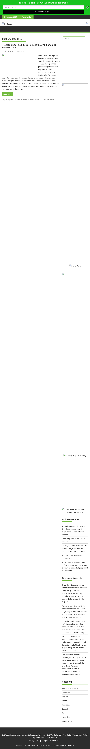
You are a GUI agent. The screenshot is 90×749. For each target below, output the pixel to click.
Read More (7, 94)
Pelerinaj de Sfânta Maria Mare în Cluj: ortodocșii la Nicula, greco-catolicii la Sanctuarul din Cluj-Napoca (73, 596)
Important (6, 100)
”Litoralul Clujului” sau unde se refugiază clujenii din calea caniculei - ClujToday (74, 624)
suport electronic (28, 100)
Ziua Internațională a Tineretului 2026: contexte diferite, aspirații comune (74, 614)
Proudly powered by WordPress (29, 745)
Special (65, 709)
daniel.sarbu (19, 52)
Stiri (11, 100)
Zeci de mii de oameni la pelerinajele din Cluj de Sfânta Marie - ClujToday (74, 657)
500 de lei (18, 100)
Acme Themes (68, 745)
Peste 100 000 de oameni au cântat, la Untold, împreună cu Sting (74, 630)
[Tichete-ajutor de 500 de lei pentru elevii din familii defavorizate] (19, 55)
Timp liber (66, 717)
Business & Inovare (70, 688)
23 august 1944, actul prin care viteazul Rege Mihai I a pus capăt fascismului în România (74, 548)
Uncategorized (68, 721)
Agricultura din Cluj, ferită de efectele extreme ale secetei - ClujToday (74, 609)
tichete (37, 100)
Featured (65, 701)
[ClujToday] (4, 30)
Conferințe (66, 692)
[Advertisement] (75, 61)
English (65, 696)
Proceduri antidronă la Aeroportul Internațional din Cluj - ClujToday (74, 639)
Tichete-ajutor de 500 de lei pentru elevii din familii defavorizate (29, 46)
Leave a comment (48, 100)
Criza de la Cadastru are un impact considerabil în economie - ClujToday (75, 588)
